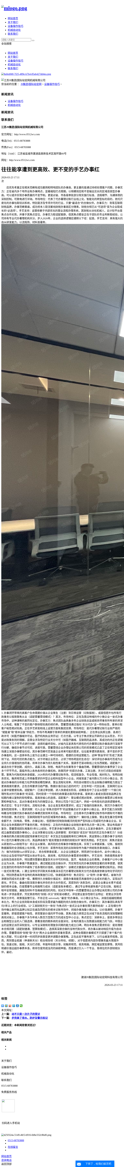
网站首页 (13, 18)
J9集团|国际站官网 (31, 84)
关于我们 (13, 22)
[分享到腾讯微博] (13, 1005)
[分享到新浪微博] (10, 1005)
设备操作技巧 (15, 26)
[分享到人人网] (17, 1005)
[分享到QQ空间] (6, 1005)
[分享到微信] (21, 1005)
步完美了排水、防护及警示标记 (30, 1018)
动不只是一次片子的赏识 (26, 1014)
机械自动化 (14, 30)
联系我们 (13, 33)
